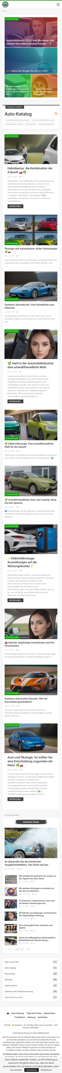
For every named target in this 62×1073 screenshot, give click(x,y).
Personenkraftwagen (14, 124)
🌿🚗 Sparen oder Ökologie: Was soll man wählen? (27, 71)
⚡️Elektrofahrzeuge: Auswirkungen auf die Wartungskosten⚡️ (22, 562)
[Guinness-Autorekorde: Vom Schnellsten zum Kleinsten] (31, 286)
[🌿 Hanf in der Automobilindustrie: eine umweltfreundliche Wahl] (31, 344)
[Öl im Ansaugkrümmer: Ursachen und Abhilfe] (11, 928)
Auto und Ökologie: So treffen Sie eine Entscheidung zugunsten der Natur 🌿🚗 (30, 761)
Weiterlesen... (15, 206)
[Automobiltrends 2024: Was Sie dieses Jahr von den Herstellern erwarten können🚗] (31, 32)
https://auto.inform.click (41, 1037)
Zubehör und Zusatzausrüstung (19, 991)
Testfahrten (19, 1017)
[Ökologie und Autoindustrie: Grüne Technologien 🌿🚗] (31, 230)
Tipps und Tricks (12, 962)
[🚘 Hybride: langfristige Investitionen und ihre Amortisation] (31, 624)
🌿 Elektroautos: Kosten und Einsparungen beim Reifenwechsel (43, 91)
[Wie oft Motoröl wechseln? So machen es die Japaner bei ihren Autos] (11, 879)
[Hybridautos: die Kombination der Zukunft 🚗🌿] (31, 149)
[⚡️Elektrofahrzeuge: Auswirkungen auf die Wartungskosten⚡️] (31, 539)
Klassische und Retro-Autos (43, 120)
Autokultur (43, 1017)
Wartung (8, 979)
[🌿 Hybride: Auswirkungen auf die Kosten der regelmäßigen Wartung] (11, 916)
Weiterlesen (46, 1070)
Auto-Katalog (12, 19)
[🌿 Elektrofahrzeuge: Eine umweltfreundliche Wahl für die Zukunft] (31, 425)
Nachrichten (10, 973)
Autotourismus (11, 985)
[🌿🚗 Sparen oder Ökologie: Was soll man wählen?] (31, 60)
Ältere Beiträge (12, 815)
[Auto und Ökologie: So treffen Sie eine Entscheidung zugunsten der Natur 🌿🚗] (31, 738)
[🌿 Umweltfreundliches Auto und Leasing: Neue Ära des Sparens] (31, 481)
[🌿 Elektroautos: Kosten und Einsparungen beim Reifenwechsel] (44, 85)
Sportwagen (31, 124)
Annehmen (32, 1070)
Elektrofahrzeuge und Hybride (17, 120)
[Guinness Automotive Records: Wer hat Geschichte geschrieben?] (31, 680)
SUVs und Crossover (46, 124)
